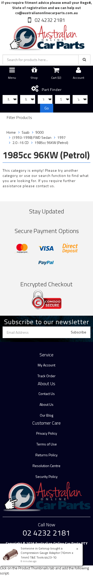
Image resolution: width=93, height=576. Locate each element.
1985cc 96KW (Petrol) (51, 142)
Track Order (46, 376)
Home (11, 132)
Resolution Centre (46, 465)
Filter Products (19, 117)
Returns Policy (46, 455)
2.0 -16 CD (20, 142)
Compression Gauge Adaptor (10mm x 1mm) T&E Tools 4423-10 (47, 555)
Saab (25, 132)
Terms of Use (46, 444)
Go (46, 108)
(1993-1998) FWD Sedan (31, 137)
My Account (46, 365)
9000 (39, 132)
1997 (61, 137)
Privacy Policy (46, 433)
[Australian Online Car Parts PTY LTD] (46, 36)
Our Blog (46, 415)
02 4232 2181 (49, 20)
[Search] (84, 59)
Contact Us (46, 393)
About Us (46, 404)
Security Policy (46, 476)
